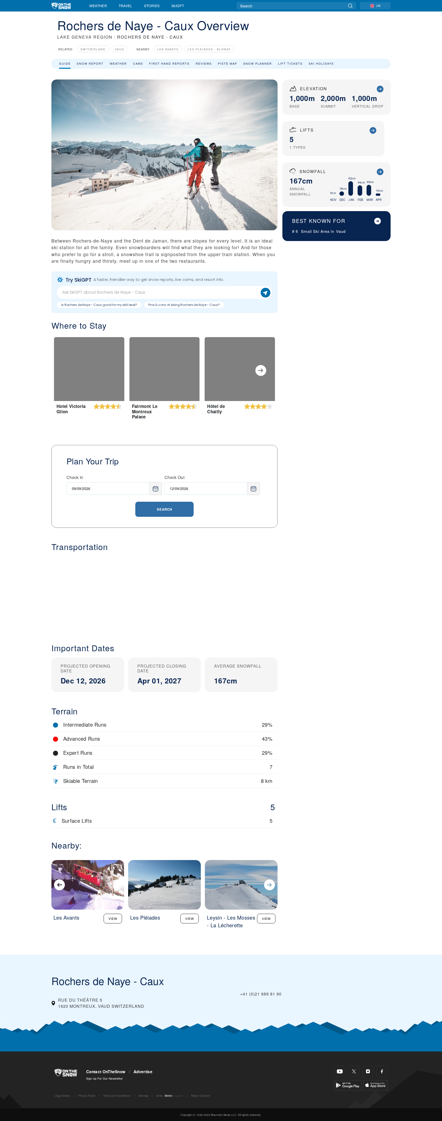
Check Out (174, 477)
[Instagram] (367, 1071)
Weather (98, 5)
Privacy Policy (86, 1095)
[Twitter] (353, 1071)
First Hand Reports (169, 63)
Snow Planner (257, 63)
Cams (138, 63)
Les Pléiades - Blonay (209, 49)
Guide (65, 63)
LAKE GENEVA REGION (85, 37)
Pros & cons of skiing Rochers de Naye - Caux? (184, 305)
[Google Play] (347, 1084)
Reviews (204, 63)
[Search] (350, 5)
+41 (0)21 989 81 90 (261, 994)
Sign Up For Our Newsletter (104, 1078)
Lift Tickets (290, 63)
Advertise (143, 1071)
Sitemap (143, 1095)
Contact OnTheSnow (105, 1071)
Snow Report (90, 63)
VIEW (112, 918)
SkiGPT (177, 5)
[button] (164, 593)
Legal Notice (62, 1095)
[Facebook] (382, 1071)
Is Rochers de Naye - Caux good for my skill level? (99, 305)
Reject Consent (200, 1095)
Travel (125, 5)
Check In (75, 477)
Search (164, 509)
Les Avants (168, 49)
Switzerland (93, 49)
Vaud (119, 49)
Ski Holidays (321, 63)
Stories (152, 5)
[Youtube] (339, 1071)
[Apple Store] (375, 1084)
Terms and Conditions (116, 1095)
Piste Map (227, 63)
